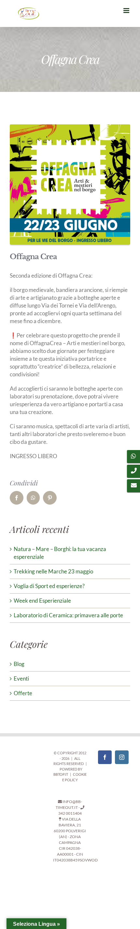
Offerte (23, 693)
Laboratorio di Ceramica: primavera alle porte (68, 615)
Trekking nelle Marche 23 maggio (53, 571)
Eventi (21, 678)
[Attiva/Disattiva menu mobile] (126, 10)
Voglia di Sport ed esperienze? (49, 586)
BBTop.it (60, 774)
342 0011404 (70, 813)
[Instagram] (122, 757)
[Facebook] (105, 757)
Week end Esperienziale (42, 600)
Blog (19, 663)
